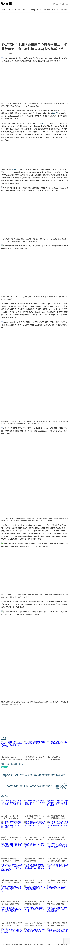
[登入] (63, 3)
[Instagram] (56, 3)
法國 (7, 764)
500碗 (39, 9)
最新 (3, 9)
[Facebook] (53, 3)
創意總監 (14, 764)
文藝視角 (46, 9)
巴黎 (2, 764)
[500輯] (6, 3)
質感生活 (55, 9)
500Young (31, 9)
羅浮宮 (21, 764)
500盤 (17, 9)
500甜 (24, 9)
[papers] (60, 3)
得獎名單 (10, 9)
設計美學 (63, 9)
